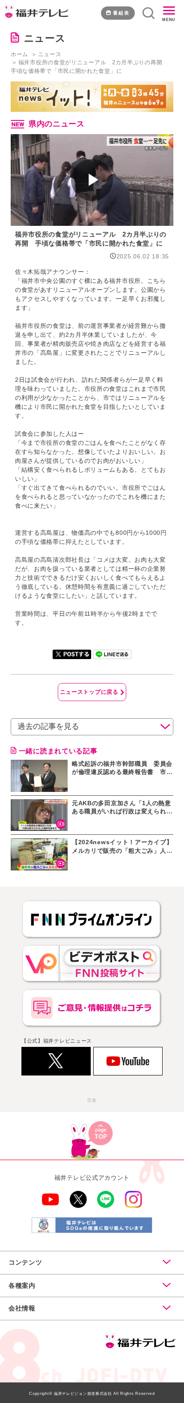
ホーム (19, 54)
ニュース (50, 54)
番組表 (121, 12)
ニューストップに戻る (89, 692)
